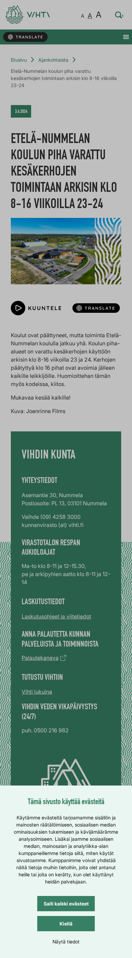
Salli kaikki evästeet (66, 903)
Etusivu (19, 60)
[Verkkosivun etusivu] (27, 14)
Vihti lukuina (37, 691)
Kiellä (66, 923)
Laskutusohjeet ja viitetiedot (56, 616)
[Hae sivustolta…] (119, 15)
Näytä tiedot (66, 941)
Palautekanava (40, 657)
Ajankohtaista (53, 60)
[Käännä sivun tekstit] (25, 37)
